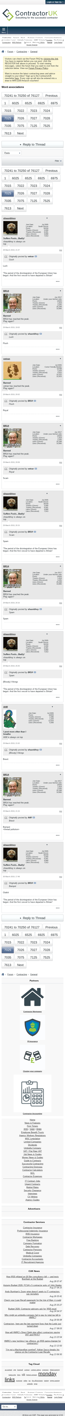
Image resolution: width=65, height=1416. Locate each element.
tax (30, 1380)
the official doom (37, 1380)
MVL (32, 1173)
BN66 (38, 1129)
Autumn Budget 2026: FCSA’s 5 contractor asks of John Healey (32, 1285)
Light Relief (58, 42)
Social (49, 42)
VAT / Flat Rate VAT (32, 1151)
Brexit (23, 38)
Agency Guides (33, 1200)
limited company (31, 1375)
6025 (15, 103)
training (46, 1380)
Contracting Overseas (32, 1167)
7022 (20, 110)
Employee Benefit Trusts (32, 1132)
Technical (27, 42)
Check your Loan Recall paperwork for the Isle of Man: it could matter (32, 1301)
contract (27, 1370)
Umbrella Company (32, 1148)
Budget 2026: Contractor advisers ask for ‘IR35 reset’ (32, 1309)
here (17, 78)
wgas (35, 1384)
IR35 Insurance (32, 1234)
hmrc (19, 1375)
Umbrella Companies (24, 40)
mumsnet (19, 1380)
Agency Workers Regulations (32, 1135)
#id (60, 250)
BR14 (6, 291)
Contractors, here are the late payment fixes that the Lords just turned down (32, 1325)
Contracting (6, 38)
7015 (7, 110)
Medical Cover (32, 1253)
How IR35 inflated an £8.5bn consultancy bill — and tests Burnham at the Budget (32, 1277)
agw (14, 1370)
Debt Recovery (32, 1246)
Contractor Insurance (32, 1227)
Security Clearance (32, 1190)
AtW (5, 707)
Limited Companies (32, 1142)
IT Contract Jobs (32, 1181)
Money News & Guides (32, 1157)
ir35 (23, 1374)
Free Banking (33, 1240)
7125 (33, 125)
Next (20, 133)
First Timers (32, 1126)
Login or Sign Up (54, 2)
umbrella (30, 1384)
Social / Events (32, 45)
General (16, 38)
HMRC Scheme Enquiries (43, 40)
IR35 (26, 1129)
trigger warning (55, 1380)
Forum (10, 51)
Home (32, 1120)
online (25, 1380)
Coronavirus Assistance (53, 38)
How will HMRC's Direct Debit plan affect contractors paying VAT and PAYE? (32, 1333)
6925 (41, 103)
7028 (46, 118)
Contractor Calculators (32, 1170)
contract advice (36, 1370)
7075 (20, 125)
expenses (45, 1370)
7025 (7, 118)
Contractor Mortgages (32, 1237)
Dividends (32, 1145)
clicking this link (51, 59)
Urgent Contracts (32, 1184)
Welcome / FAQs (38, 42)
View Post (36, 256)
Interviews (32, 1193)
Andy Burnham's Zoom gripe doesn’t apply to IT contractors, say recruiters (32, 1292)
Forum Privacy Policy (38, 68)
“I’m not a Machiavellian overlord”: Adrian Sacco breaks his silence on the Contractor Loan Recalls (32, 1350)
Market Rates (32, 1187)
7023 (33, 110)
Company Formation (32, 1243)
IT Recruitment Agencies (32, 1262)
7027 (33, 118)
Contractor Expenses (32, 1176)
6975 (54, 103)
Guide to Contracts (32, 1160)
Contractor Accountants (32, 1259)
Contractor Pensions (32, 1249)
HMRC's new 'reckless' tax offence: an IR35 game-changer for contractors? (32, 1342)
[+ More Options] (57, 281)
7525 (46, 125)
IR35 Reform (16, 42)
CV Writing (32, 1197)
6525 (28, 103)
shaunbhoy (9, 218)
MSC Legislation (32, 1138)
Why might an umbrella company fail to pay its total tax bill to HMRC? (33, 1316)
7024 (46, 110)
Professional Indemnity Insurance (32, 1231)
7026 (20, 118)
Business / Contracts (35, 38)
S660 (32, 1129)
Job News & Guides (33, 1154)
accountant (8, 1370)
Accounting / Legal (8, 40)
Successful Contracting (32, 1164)
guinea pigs (12, 1375)
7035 (7, 125)
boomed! (20, 1370)
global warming (55, 1370)
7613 (7, 133)
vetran (6, 358)
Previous (51, 95)
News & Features (32, 1123)
